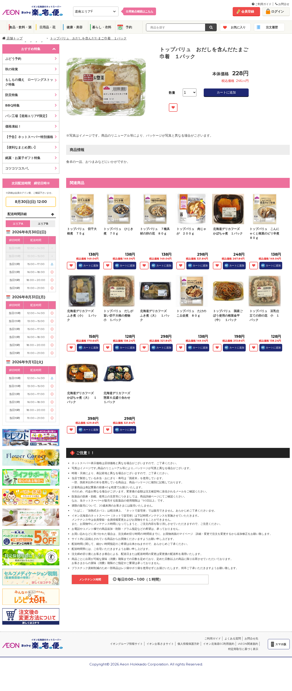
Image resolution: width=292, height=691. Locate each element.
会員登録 (247, 11)
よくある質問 (232, 638)
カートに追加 (226, 92)
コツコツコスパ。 (18, 168)
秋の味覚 (11, 69)
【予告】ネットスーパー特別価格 (29, 137)
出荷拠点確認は (139, 11)
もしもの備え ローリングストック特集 (29, 82)
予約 (129, 27)
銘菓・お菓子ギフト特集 (22, 158)
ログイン (277, 11)
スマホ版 (280, 644)
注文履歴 (272, 27)
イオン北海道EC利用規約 (218, 643)
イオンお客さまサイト (160, 643)
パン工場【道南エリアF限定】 (27, 116)
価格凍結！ (13, 126)
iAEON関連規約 (248, 643)
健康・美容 (75, 27)
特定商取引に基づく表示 (243, 649)
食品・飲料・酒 (20, 27)
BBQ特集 (12, 105)
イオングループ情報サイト (126, 643)
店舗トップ (14, 38)
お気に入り (238, 27)
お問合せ (283, 4)
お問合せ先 (251, 638)
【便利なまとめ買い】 (21, 147)
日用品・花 (47, 27)
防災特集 (11, 95)
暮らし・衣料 (101, 27)
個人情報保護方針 (188, 643)
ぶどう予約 (13, 59)
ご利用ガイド (262, 4)
